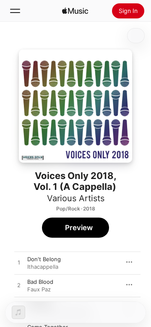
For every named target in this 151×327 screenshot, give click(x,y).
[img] (75, 11)
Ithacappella (42, 266)
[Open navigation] (15, 11)
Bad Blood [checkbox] (40, 281)
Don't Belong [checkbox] (44, 259)
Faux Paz (39, 289)
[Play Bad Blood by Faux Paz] (18, 285)
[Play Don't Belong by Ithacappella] (18, 263)
